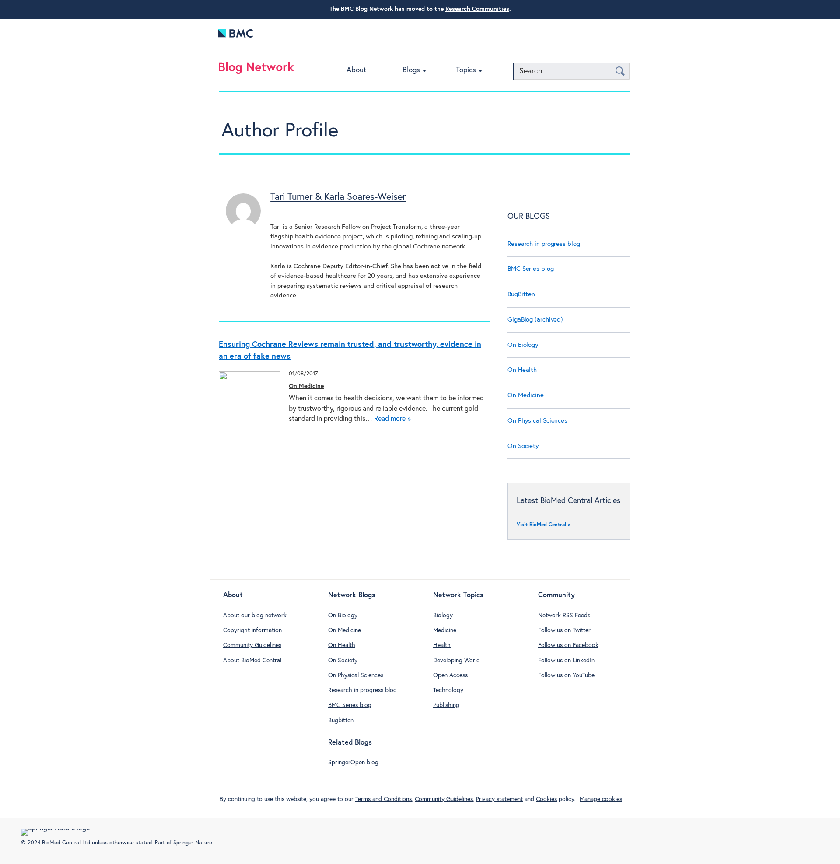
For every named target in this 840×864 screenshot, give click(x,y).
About (356, 70)
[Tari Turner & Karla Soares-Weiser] (243, 226)
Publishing (446, 705)
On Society (523, 446)
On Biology (523, 345)
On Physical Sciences (537, 420)
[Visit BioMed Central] (235, 36)
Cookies (546, 799)
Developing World (456, 661)
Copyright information (252, 630)
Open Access (450, 675)
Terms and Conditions (383, 799)
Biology (443, 615)
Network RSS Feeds (564, 615)
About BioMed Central (252, 661)
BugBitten (521, 294)
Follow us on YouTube (566, 675)
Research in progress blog (544, 244)
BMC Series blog (531, 269)
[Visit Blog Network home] (256, 70)
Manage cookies (601, 799)
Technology (448, 690)
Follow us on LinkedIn (566, 661)
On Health (522, 370)
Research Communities (477, 9)
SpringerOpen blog (353, 762)
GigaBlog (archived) (535, 319)
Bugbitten (341, 720)
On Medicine (306, 386)
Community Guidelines (252, 645)
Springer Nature (192, 843)
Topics (466, 70)
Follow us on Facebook (568, 645)
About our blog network (255, 615)
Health (442, 645)
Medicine (444, 630)
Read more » (392, 419)
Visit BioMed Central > (543, 525)
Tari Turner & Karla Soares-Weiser (338, 197)
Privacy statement (499, 799)
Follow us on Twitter (564, 630)
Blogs (411, 70)
